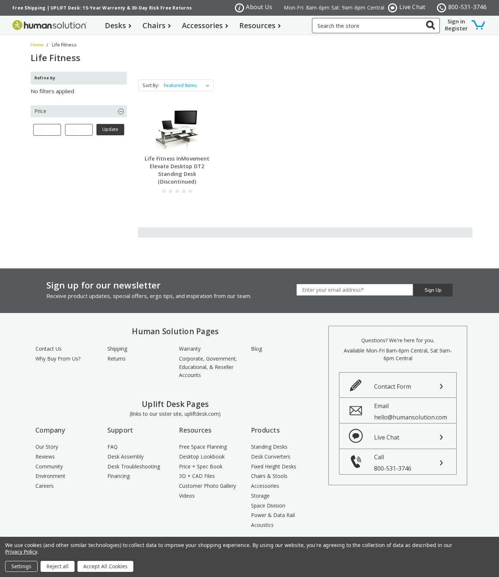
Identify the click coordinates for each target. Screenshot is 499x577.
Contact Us (48, 348)
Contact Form (392, 386)
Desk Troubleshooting (133, 466)
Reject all (57, 566)
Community (49, 466)
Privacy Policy (21, 551)
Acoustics (262, 524)
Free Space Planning (203, 446)
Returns (116, 358)
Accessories (202, 25)
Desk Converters (270, 456)
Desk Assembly (125, 456)
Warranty (190, 348)
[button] (79, 111)
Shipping (117, 348)
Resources (257, 25)
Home (37, 44)
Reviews (45, 456)
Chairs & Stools (269, 475)
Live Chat (412, 7)
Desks (115, 25)
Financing (118, 475)
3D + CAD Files (197, 475)
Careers (44, 485)
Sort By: (150, 85)
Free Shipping (28, 8)
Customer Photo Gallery (207, 485)
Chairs (153, 25)
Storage (260, 495)
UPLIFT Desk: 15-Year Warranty (87, 8)
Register (456, 28)
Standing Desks (269, 446)
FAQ (112, 446)
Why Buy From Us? (57, 358)
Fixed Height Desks (273, 466)
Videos (187, 495)
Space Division (268, 505)
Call (392, 462)
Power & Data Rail (273, 515)
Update (110, 129)
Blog (256, 348)
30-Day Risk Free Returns (162, 8)
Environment (50, 475)
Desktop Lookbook (202, 456)
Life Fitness (64, 44)
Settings (21, 566)
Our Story (46, 446)
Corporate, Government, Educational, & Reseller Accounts (208, 366)
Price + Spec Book (200, 466)
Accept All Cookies (105, 566)
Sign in (456, 21)
